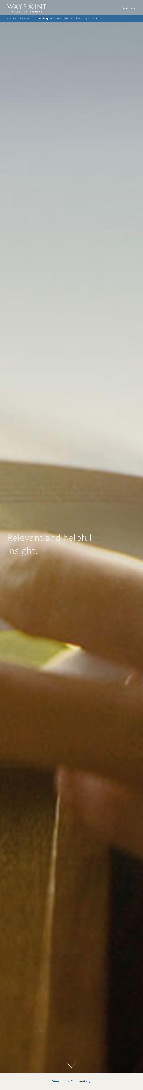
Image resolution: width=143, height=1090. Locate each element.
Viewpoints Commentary (71, 1081)
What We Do (27, 18)
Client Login (128, 8)
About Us (12, 18)
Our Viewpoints (46, 18)
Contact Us (98, 18)
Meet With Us (64, 18)
